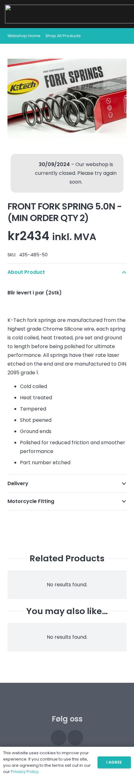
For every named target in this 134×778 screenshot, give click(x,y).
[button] (122, 36)
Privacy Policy (24, 772)
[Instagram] (58, 738)
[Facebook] (75, 738)
